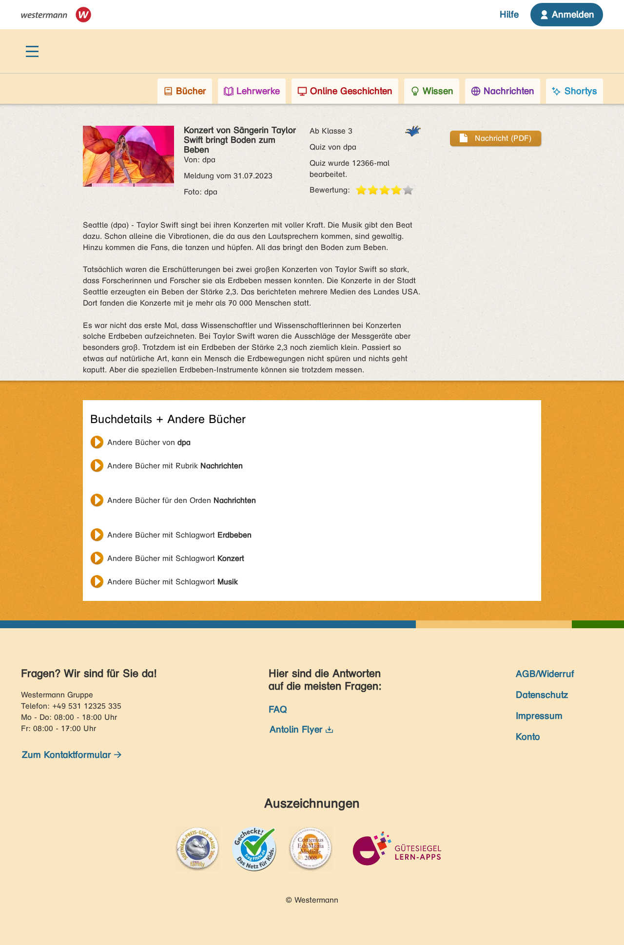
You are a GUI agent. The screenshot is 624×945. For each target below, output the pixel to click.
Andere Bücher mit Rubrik (175, 465)
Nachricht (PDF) (501, 138)
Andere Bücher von (149, 442)
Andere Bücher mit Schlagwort (179, 535)
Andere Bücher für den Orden (181, 500)
